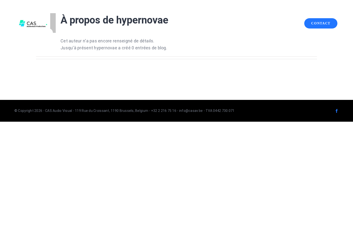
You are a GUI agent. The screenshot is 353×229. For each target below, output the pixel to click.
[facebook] (337, 111)
